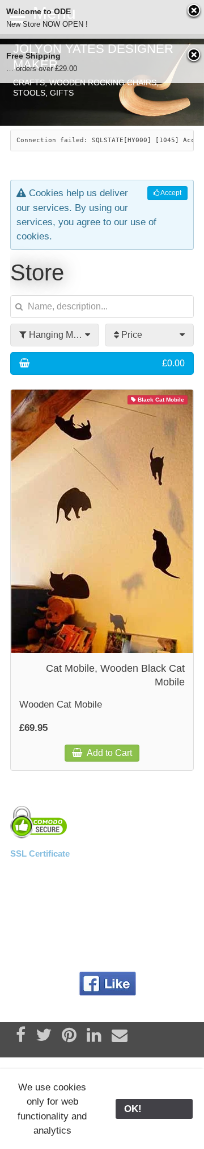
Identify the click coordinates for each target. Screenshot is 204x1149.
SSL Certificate (40, 853)
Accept (170, 193)
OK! (154, 1108)
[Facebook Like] (108, 984)
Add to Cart (108, 753)
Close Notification (194, 11)
